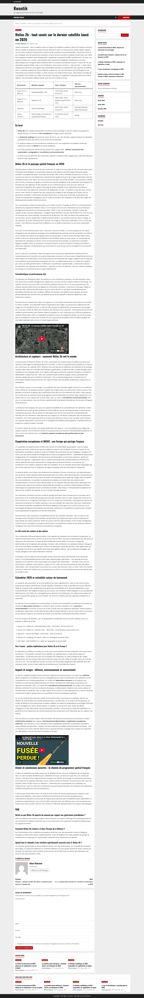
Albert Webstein (21, 43)
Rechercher (102, 30)
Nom (17, 924)
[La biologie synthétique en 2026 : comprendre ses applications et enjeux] (80, 960)
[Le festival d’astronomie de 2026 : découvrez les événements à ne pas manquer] (27, 960)
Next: (74, 881)
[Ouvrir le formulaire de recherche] (115, 17)
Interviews (101, 125)
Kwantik (21, 8)
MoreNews (77, 996)
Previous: (33, 881)
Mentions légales (19, 17)
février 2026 (101, 100)
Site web (18, 937)
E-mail (17, 930)
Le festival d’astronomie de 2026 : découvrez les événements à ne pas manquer (26, 966)
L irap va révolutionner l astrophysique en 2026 (111, 69)
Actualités (18, 30)
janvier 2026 (101, 105)
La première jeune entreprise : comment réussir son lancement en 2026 (54, 965)
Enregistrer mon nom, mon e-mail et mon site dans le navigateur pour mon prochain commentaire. (48, 944)
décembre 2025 (102, 109)
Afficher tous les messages (39, 870)
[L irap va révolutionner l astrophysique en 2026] (115, 982)
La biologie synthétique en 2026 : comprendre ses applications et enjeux (80, 965)
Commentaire (20, 899)
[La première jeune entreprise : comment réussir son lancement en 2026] (54, 960)
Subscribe (126, 17)
